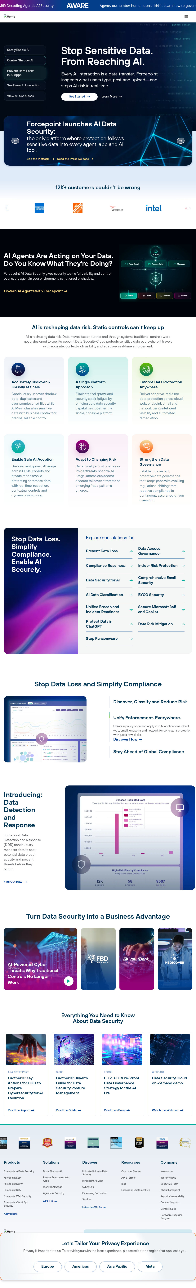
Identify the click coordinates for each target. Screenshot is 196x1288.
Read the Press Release (73, 159)
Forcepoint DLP (12, 1177)
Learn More (109, 89)
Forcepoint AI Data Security (19, 1171)
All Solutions (50, 1201)
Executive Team (169, 1183)
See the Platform (38, 159)
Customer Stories (131, 1171)
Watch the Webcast (165, 1110)
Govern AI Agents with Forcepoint (33, 291)
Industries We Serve (94, 1207)
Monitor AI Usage (52, 1187)
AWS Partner (128, 1177)
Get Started (77, 89)
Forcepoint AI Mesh (93, 1180)
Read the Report (19, 1110)
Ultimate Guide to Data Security (95, 1173)
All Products (11, 1213)
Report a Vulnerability (173, 1196)
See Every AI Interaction (15, 87)
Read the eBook (114, 1110)
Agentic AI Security (53, 1193)
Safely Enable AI (18, 50)
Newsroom (166, 1171)
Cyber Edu (88, 1187)
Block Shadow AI (52, 1171)
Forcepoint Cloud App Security (16, 1204)
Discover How (125, 739)
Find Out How (13, 882)
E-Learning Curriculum (94, 1193)
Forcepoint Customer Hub (135, 1190)
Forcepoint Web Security (17, 1196)
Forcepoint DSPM (13, 1183)
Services (86, 1199)
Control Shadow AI (20, 60)
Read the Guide (66, 1110)
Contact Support (170, 1202)
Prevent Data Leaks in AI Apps (24, 73)
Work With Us (168, 1177)
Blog (123, 1183)
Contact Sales (168, 1208)
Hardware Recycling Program (171, 1217)
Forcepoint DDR (12, 1190)
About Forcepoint (170, 1190)
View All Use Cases (20, 100)
